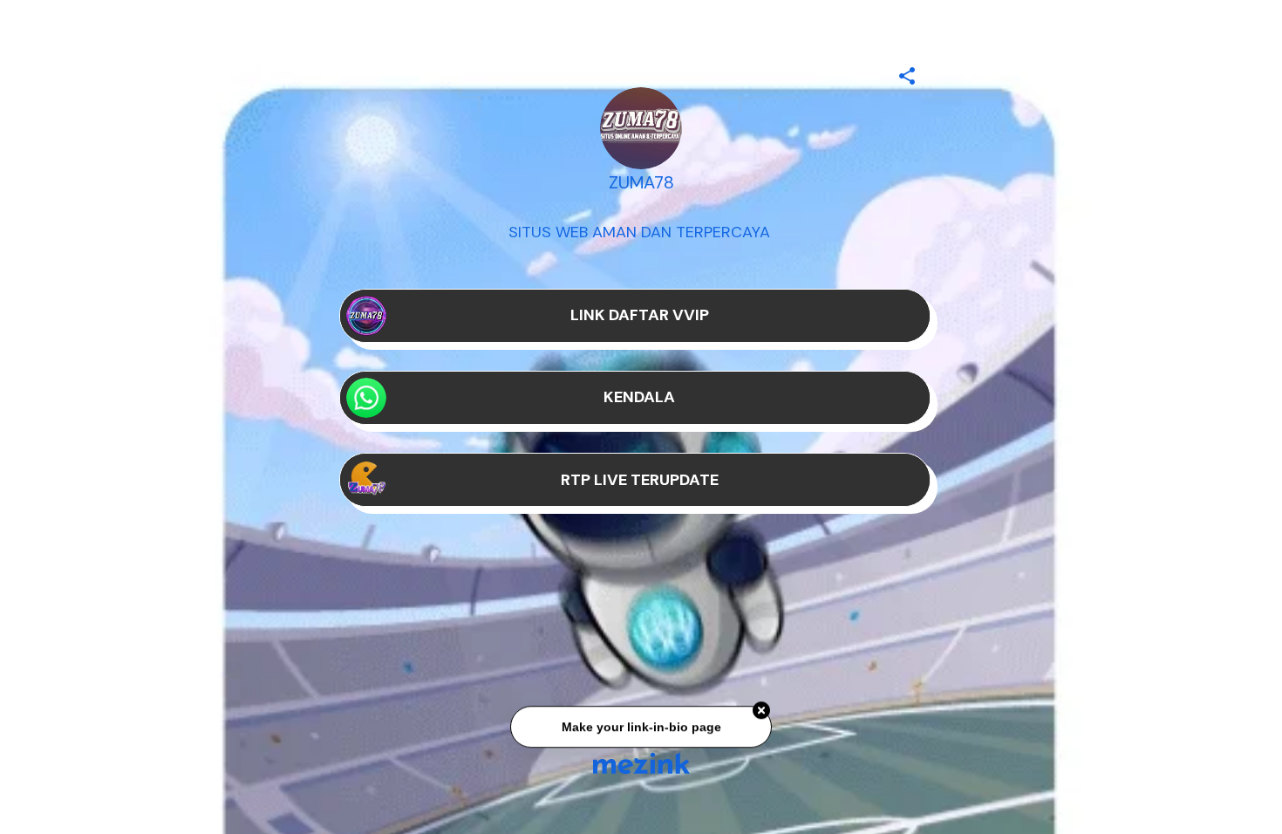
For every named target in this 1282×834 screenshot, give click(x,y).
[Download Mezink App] (641, 763)
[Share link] (907, 73)
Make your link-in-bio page (640, 731)
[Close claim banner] (761, 714)
